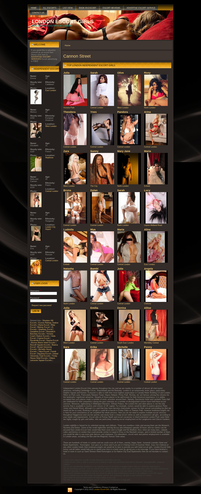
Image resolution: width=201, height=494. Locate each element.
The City (94, 186)
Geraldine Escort (37, 331)
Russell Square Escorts (40, 345)
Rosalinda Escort (37, 340)
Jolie (120, 268)
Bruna (67, 190)
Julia (66, 72)
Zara (66, 151)
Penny (148, 347)
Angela (148, 268)
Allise (147, 307)
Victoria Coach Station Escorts (41, 335)
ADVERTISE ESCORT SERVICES (41, 58)
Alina (147, 229)
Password (35, 298)
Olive (120, 72)
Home (34, 8)
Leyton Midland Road (153, 225)
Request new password (41, 305)
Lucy (147, 190)
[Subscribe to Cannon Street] (70, 490)
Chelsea (147, 303)
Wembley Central (151, 343)
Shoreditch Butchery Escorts (42, 332)
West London (51, 126)
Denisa (121, 307)
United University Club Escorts (44, 355)
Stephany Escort (45, 329)
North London (149, 108)
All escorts (49, 8)
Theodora (69, 111)
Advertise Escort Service (141, 8)
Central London (51, 191)
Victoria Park (68, 108)
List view (68, 8)
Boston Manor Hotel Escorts (43, 343)
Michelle (122, 347)
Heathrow (49, 157)
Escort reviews (111, 8)
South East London (125, 343)
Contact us (38, 13)
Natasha (68, 268)
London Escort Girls (63, 21)
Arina (147, 111)
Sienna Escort (52, 340)
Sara (66, 347)
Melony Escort (43, 327)
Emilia (94, 307)
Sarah (94, 72)
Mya (92, 229)
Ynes (93, 111)
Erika (93, 347)
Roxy (147, 72)
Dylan (94, 190)
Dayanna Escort (44, 354)
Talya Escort (43, 351)
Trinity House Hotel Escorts (43, 357)
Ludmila (68, 229)
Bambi (94, 268)
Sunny (94, 151)
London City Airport (50, 228)
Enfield (147, 186)
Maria (147, 151)
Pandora (122, 111)
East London (50, 90)
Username (35, 291)
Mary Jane (123, 151)
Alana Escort (43, 325)
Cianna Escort (43, 338)
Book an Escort (87, 8)
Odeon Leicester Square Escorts (42, 359)
